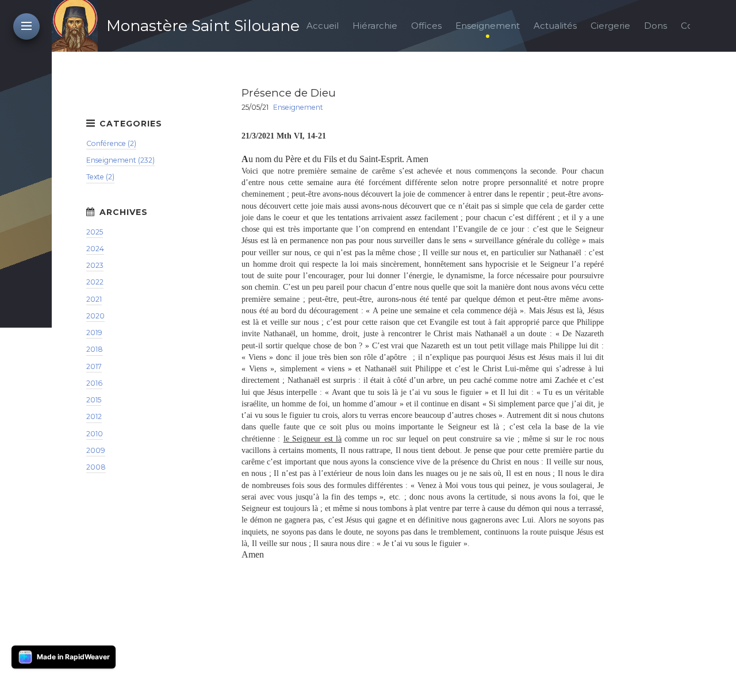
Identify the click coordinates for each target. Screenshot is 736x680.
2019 (94, 332)
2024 (95, 248)
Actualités (555, 25)
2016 (94, 383)
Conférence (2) (111, 143)
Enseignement (487, 25)
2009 (95, 450)
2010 (94, 433)
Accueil (322, 25)
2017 (94, 366)
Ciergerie (610, 25)
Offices (426, 25)
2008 (96, 467)
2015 (93, 399)
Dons (655, 25)
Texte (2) (100, 176)
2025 (94, 232)
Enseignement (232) (120, 160)
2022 (94, 282)
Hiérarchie (374, 25)
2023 (94, 265)
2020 (95, 316)
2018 (94, 349)
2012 (94, 416)
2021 (94, 299)
